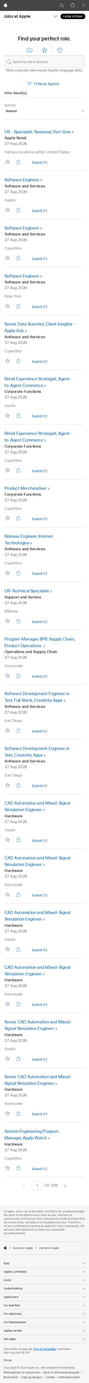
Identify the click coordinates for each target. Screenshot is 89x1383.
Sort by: (10, 105)
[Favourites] (44, 50)
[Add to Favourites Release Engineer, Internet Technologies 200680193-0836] (7, 573)
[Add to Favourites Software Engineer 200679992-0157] (7, 210)
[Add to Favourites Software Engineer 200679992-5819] (7, 306)
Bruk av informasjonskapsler (62, 1372)
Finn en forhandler (44, 1349)
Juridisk (50, 1377)
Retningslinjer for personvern (22, 1372)
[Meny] (83, 5)
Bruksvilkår (11, 1377)
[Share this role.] (18, 161)
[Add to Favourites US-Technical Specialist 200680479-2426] (7, 621)
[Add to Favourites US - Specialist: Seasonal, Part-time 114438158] (7, 162)
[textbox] (44, 62)
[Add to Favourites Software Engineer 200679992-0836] (7, 258)
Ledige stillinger (73, 16)
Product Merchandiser (26, 488)
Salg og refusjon (32, 1377)
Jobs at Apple (17, 16)
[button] (61, 5)
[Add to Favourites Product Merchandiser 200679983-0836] (7, 518)
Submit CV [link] (39, 211)
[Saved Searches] (29, 50)
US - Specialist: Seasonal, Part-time (38, 131)
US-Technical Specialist (27, 590)
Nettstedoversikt (69, 1377)
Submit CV (39, 163)
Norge (7, 1360)
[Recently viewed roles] (59, 50)
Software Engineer (22, 179)
